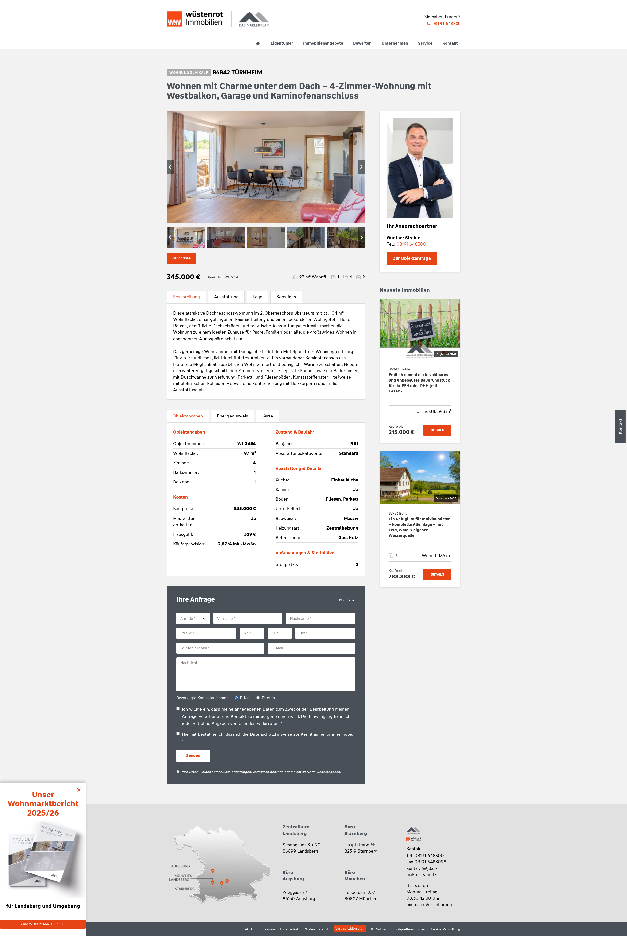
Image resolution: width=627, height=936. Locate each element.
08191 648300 (446, 23)
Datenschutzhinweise (271, 734)
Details (437, 430)
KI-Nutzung (380, 929)
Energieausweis (232, 416)
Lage (257, 297)
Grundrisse (181, 258)
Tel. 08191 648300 (425, 856)
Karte (267, 416)
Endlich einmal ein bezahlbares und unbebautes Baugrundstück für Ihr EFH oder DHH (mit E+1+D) (419, 383)
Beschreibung (186, 297)
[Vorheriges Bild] (170, 167)
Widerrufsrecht (316, 929)
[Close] (80, 788)
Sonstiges (286, 297)
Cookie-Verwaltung (445, 929)
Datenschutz (290, 929)
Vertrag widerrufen (349, 928)
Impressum (266, 929)
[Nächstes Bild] (361, 167)
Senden (193, 755)
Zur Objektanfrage (412, 258)
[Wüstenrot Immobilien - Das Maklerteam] (218, 19)
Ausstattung (226, 297)
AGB (248, 929)
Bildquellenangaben (409, 929)
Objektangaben (188, 416)
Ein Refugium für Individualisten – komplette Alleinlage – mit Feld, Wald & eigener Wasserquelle (420, 527)
